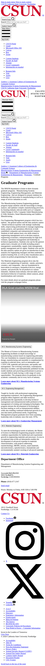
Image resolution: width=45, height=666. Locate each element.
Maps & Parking (12, 620)
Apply (8, 75)
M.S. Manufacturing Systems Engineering (16, 347)
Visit (7, 73)
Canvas (8, 50)
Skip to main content (23, 2)
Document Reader (13, 658)
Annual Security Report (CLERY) (19, 651)
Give (7, 78)
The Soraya (10, 622)
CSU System (11, 660)
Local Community (13, 65)
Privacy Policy (11, 649)
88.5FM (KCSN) (12, 624)
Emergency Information (15, 615)
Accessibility (10, 611)
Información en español (15, 67)
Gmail (8, 46)
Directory (9, 613)
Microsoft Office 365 (14, 48)
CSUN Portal (11, 44)
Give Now (5, 634)
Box (7, 52)
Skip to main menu (8, 2)
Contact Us (5, 514)
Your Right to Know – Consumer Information (23, 628)
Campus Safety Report (14, 656)
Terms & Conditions (13, 645)
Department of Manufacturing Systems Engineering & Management (20, 174)
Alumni (9, 63)
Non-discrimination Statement (17, 647)
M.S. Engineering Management (12, 388)
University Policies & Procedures (18, 626)
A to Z (8, 609)
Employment (10, 617)
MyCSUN (5, 39)
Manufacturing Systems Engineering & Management (21, 86)
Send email (5, 486)
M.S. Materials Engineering (11, 426)
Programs (28, 175)
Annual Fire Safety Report (16, 653)
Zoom (8, 54)
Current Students (12, 59)
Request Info (10, 71)
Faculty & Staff (11, 61)
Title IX (9, 643)
